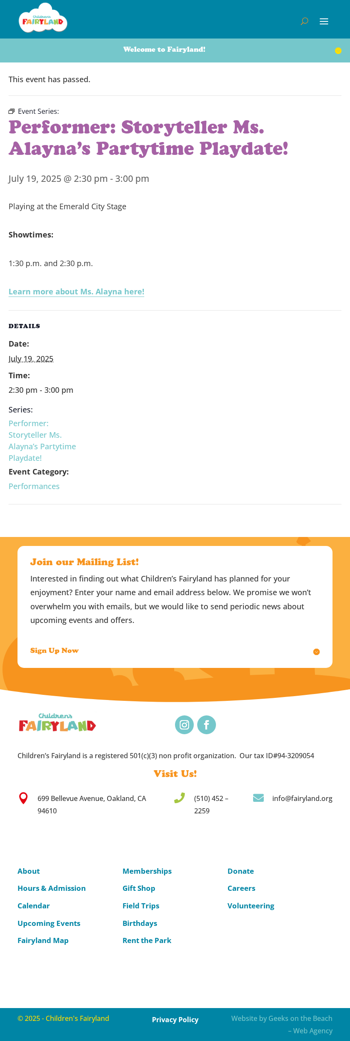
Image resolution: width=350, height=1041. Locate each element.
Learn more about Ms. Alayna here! (76, 291)
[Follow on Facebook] (206, 724)
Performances (34, 486)
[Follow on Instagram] (184, 724)
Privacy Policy (175, 1019)
